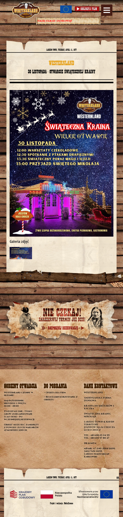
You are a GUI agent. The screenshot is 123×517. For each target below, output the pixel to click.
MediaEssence (68, 503)
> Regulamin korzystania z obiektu (61, 398)
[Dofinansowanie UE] (66, 9)
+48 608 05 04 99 (100, 435)
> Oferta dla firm (55, 392)
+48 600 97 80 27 (99, 437)
